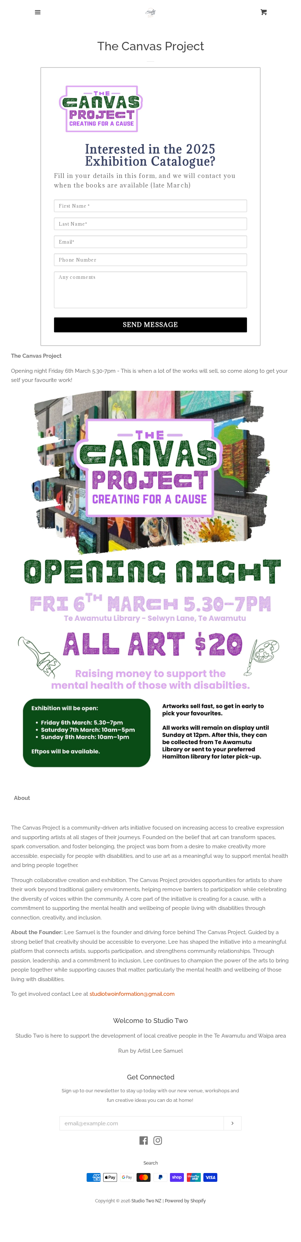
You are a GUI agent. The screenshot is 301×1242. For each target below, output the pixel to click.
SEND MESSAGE (150, 325)
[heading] (150, 155)
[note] (150, 185)
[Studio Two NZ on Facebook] (143, 1142)
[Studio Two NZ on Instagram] (157, 1142)
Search (151, 1163)
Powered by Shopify (185, 1200)
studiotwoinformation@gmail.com (132, 994)
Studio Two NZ (146, 1200)
